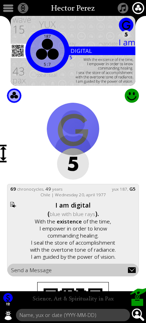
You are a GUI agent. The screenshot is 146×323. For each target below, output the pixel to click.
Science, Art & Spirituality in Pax (73, 299)
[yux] (8, 315)
